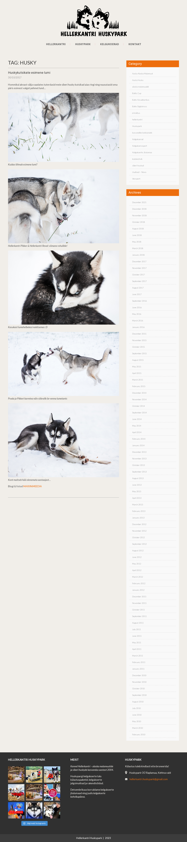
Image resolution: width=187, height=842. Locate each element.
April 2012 (136, 570)
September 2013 (139, 471)
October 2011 (138, 609)
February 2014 (138, 439)
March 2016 (137, 320)
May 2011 (136, 642)
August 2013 (138, 478)
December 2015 (139, 333)
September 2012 (139, 544)
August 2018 (138, 228)
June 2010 (137, 715)
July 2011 (136, 629)
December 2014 (139, 393)
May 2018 (136, 241)
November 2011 (139, 603)
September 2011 (139, 616)
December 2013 (139, 452)
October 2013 (138, 465)
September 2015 (139, 353)
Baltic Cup (136, 93)
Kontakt (134, 44)
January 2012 (138, 590)
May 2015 (136, 366)
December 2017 (139, 261)
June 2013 (137, 485)
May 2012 (136, 563)
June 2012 (137, 557)
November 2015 (139, 340)
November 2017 (139, 268)
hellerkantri (137, 119)
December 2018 (139, 209)
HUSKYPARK (83, 44)
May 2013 (136, 491)
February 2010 (138, 734)
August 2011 (138, 623)
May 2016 (136, 314)
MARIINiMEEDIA (32, 486)
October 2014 (138, 406)
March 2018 (137, 248)
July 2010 (136, 708)
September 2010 (139, 695)
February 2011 (138, 662)
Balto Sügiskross (139, 106)
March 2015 (137, 379)
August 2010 (138, 701)
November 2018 (139, 215)
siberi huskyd (138, 165)
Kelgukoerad (137, 139)
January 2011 (138, 669)
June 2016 (137, 307)
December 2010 (139, 675)
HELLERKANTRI (56, 44)
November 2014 (139, 399)
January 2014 (138, 445)
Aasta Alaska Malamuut (142, 73)
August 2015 (138, 360)
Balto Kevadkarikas (140, 100)
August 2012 (138, 550)
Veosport (136, 178)
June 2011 (137, 636)
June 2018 (137, 235)
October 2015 (138, 347)
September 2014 (139, 412)
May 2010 (136, 721)
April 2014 (136, 432)
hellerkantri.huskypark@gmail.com (149, 779)
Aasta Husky (137, 80)
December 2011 (139, 596)
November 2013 (139, 458)
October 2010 (138, 688)
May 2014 (136, 425)
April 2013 (136, 498)
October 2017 (138, 274)
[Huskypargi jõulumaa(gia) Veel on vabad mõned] (16, 774)
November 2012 (139, 531)
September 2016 (139, 301)
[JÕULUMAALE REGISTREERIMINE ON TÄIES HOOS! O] (16, 810)
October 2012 (138, 537)
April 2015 (136, 373)
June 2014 (137, 419)
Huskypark (137, 126)
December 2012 (139, 524)
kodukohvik (137, 159)
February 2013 (138, 511)
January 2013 (138, 517)
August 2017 (138, 287)
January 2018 (138, 255)
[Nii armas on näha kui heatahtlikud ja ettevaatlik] (34, 774)
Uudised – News (139, 172)
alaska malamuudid (140, 86)
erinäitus (136, 113)
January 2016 (138, 327)
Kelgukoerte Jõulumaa (142, 152)
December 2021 (139, 202)
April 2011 (136, 649)
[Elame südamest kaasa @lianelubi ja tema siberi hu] (16, 792)
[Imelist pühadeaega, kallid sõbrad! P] (34, 792)
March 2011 (137, 655)
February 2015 (138, 386)
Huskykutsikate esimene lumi (29, 72)
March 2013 (137, 504)
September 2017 (139, 281)
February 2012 (138, 583)
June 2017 (137, 294)
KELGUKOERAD (109, 44)
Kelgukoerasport (139, 146)
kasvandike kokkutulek (142, 132)
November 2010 (139, 682)
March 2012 (137, 577)
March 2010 (137, 728)
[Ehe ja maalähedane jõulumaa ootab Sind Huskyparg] (52, 792)
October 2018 (138, 222)
